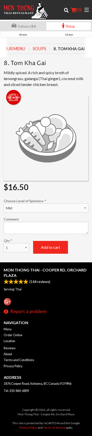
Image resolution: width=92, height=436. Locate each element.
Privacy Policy (13, 366)
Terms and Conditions (19, 360)
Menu (8, 329)
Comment (11, 219)
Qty (8, 240)
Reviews (9, 348)
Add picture (13, 97)
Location (9, 341)
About (8, 354)
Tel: (16, 391)
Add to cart (50, 247)
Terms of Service (54, 427)
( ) (79, 10)
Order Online (13, 335)
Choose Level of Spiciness (25, 201)
